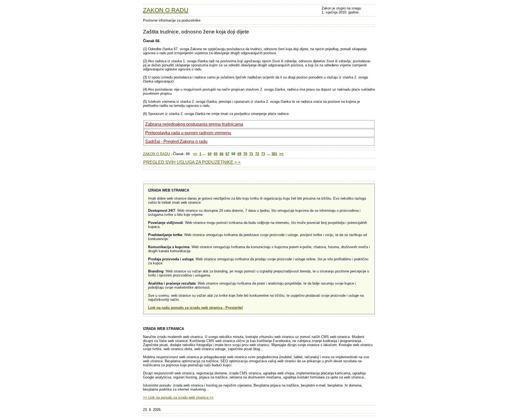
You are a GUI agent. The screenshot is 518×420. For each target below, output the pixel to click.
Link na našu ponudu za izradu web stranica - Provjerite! (195, 308)
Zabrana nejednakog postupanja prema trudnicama (194, 124)
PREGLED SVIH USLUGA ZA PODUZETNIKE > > (191, 162)
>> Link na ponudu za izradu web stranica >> (178, 397)
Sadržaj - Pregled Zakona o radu (176, 141)
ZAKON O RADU (165, 10)
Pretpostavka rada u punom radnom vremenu (188, 133)
